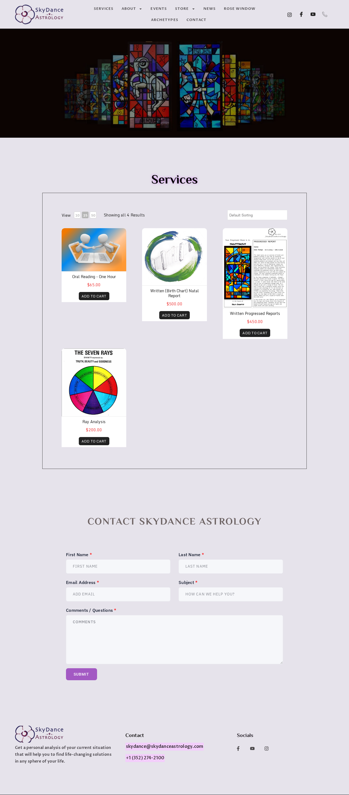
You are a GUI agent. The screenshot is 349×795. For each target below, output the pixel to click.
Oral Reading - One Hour (94, 276)
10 (77, 215)
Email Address (82, 582)
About (129, 8)
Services (103, 8)
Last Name (191, 554)
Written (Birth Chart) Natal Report (174, 293)
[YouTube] (313, 14)
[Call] (325, 14)
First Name (79, 554)
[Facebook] (301, 14)
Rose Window (239, 8)
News (209, 8)
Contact (196, 19)
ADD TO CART (94, 296)
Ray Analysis (94, 421)
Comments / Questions (91, 610)
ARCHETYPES (164, 19)
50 (93, 215)
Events (159, 8)
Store (182, 8)
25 (85, 215)
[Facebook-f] (238, 748)
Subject (188, 582)
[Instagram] (289, 14)
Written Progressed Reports (255, 313)
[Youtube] (252, 748)
